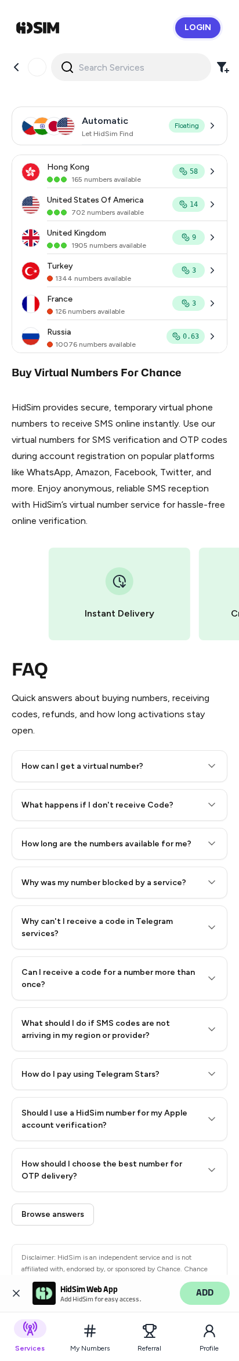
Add (204, 1293)
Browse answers (52, 1214)
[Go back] (16, 67)
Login (197, 27)
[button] (119, 766)
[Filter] (223, 67)
